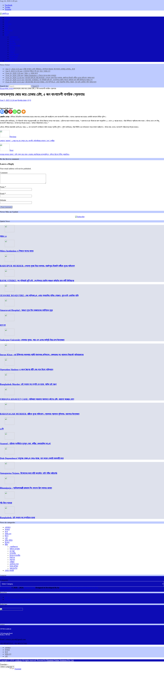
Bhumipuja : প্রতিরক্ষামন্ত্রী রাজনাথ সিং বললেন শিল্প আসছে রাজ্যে (26, 488)
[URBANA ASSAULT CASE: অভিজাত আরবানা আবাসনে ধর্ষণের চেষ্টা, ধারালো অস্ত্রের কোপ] (9, 394)
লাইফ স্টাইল (8, 31)
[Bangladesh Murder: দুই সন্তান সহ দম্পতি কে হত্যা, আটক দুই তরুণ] (9, 380)
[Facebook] (2, 112)
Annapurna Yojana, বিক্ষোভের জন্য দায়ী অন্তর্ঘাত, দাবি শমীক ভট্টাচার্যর (28, 473)
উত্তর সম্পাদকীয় (15, 46)
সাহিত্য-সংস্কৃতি (15, 39)
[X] (6, 112)
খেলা (6, 28)
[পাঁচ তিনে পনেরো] (9, 498)
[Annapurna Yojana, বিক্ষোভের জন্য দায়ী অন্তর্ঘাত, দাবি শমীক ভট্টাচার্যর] (9, 468)
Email (2, 194)
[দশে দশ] (9, 320)
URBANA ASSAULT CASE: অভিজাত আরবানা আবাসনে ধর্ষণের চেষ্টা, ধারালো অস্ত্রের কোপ (37, 399)
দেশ (28, 100)
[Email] (19, 112)
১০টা (2, 429)
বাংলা (6, 22)
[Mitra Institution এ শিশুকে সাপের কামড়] (9, 246)
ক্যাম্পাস (12, 50)
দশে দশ (3, 325)
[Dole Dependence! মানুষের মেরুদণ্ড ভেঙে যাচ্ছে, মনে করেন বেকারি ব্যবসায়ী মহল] (9, 454)
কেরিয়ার (12, 52)
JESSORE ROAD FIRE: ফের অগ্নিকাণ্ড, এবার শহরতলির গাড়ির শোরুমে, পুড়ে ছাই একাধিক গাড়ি (39, 295)
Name (2, 187)
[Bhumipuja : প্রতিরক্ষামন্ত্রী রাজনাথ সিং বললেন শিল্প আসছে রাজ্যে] (9, 483)
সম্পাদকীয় (13, 43)
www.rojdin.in (5, 588)
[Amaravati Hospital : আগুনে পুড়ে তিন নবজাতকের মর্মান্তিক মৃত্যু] (9, 306)
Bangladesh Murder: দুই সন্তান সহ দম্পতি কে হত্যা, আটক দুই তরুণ (28, 384)
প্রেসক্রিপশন (14, 37)
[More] (23, 112)
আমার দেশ (8, 24)
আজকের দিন (13, 59)
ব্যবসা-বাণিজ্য (14, 56)
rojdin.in (18, 660)
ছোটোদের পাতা (14, 54)
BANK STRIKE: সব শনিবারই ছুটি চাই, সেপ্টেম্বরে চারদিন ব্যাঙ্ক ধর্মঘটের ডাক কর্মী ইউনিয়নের (37, 280)
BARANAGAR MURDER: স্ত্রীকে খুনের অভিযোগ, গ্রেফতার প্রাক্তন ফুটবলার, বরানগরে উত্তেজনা (39, 414)
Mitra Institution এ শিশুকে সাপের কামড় (16, 251)
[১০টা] (9, 424)
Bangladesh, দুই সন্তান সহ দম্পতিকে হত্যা (17, 517)
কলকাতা (7, 20)
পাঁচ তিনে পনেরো (6, 503)
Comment (3, 173)
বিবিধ (6, 35)
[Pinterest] (10, 112)
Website (3, 200)
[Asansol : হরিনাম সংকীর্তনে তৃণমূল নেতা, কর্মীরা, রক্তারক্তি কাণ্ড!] (9, 439)
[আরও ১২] (9, 231)
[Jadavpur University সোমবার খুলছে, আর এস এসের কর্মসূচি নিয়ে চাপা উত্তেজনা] (9, 335)
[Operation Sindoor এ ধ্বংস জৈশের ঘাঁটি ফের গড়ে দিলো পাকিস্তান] (9, 365)
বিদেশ (6, 26)
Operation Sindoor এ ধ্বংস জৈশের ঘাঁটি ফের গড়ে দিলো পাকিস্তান (26, 369)
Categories (4, 580)
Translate (17, 669)
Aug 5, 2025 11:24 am (8, 100)
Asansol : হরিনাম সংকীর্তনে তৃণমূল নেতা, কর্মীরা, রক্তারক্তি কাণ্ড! (25, 443)
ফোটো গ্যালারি (9, 61)
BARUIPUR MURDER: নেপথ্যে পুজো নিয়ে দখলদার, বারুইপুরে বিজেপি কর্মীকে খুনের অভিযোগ (37, 266)
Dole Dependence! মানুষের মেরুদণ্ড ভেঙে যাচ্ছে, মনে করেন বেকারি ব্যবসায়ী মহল (32, 458)
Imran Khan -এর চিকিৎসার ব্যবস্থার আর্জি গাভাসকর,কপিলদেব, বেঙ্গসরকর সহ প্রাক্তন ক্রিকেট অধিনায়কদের (42, 354)
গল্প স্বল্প (12, 41)
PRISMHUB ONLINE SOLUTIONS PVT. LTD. (78, 588)
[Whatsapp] (15, 112)
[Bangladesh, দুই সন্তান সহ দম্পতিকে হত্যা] (9, 513)
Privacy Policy (29, 588)
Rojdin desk (22, 100)
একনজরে (7, 18)
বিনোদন (7, 33)
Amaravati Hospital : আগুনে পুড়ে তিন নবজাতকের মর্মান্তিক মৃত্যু (26, 310)
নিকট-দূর (12, 48)
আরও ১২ (3, 236)
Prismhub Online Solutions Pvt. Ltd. (60, 660)
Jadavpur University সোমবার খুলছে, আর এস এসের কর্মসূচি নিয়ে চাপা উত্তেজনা (32, 340)
